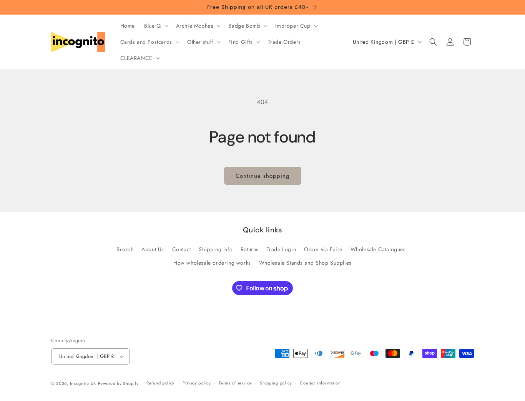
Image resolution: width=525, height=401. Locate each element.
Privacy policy (197, 383)
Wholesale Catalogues (378, 249)
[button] (155, 26)
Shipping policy (276, 383)
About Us (152, 249)
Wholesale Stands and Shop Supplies (305, 263)
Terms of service (235, 383)
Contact (181, 249)
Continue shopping (263, 176)
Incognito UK (83, 383)
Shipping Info (216, 249)
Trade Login (281, 249)
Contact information (320, 383)
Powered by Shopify (118, 383)
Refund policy (160, 383)
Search (125, 249)
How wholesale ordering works (212, 263)
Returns (250, 249)
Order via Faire (323, 249)
